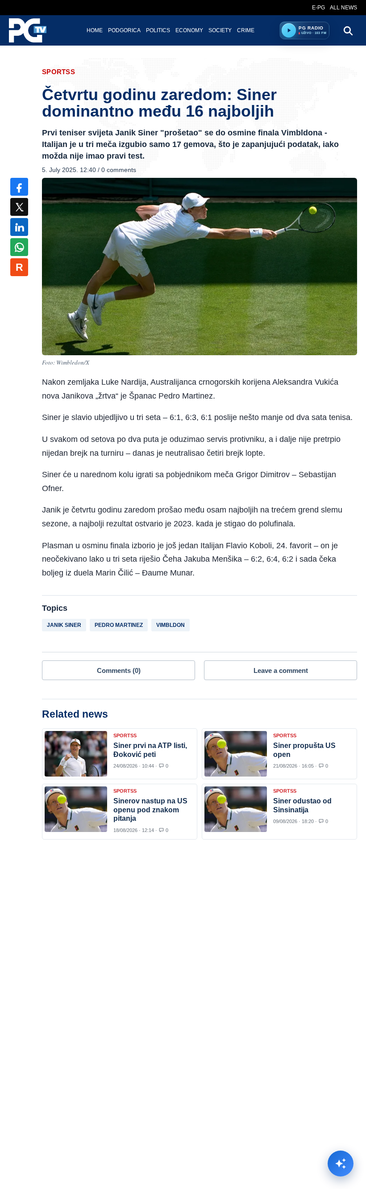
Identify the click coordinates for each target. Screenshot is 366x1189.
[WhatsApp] (19, 247)
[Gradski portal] (35, 30)
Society (220, 30)
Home (95, 30)
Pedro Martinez (119, 625)
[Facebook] (19, 187)
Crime (245, 30)
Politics (158, 30)
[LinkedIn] (19, 227)
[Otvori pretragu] (347, 30)
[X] (19, 207)
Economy (189, 30)
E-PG (318, 7)
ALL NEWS (343, 7)
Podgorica (124, 30)
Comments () (119, 670)
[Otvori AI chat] (341, 1163)
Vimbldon (170, 625)
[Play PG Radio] (289, 30)
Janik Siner (64, 625)
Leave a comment (281, 670)
